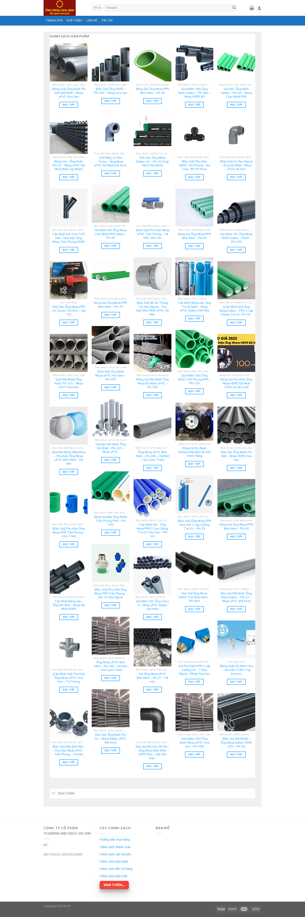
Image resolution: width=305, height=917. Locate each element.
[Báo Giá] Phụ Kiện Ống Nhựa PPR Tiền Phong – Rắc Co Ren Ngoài (110, 593)
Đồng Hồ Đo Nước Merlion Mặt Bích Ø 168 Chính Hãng (194, 452)
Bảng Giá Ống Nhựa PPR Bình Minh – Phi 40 (236, 526)
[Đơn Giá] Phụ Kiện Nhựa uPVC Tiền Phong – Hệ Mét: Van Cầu (152, 234)
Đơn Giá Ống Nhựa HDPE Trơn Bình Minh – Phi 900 (194, 597)
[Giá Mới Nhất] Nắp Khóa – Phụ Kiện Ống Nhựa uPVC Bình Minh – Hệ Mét (68, 458)
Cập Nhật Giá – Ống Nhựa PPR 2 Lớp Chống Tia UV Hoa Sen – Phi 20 (152, 530)
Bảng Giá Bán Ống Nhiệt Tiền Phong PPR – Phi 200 (110, 521)
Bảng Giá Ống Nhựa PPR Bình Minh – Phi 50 (152, 91)
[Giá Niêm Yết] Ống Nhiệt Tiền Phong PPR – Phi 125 (194, 379)
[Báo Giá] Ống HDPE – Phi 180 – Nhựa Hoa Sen (110, 91)
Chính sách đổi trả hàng (116, 869)
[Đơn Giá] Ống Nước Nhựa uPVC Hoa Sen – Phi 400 (110, 375)
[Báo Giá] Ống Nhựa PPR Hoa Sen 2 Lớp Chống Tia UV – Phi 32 (194, 525)
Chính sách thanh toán (115, 847)
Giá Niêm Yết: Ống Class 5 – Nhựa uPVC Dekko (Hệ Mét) (152, 605)
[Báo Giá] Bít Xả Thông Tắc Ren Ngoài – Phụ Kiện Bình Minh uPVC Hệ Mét (152, 308)
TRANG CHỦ (54, 20)
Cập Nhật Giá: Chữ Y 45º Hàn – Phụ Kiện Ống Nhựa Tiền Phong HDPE (68, 238)
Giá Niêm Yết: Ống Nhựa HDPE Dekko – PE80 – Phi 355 (236, 238)
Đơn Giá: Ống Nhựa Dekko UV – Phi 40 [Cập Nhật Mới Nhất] (152, 161)
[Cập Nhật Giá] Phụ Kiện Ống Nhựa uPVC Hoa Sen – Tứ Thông (68, 678)
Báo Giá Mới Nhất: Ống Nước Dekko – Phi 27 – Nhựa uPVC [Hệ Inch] (236, 597)
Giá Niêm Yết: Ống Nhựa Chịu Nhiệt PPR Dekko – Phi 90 (110, 234)
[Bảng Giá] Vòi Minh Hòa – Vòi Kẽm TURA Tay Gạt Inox (236, 670)
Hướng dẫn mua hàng (115, 839)
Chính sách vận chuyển (115, 854)
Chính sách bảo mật (113, 876)
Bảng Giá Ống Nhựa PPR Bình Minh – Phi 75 (110, 305)
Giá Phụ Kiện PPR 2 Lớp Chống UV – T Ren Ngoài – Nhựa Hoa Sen (194, 670)
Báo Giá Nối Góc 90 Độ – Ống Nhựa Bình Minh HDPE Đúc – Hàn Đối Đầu (152, 752)
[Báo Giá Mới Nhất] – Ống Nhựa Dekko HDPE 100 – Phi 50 (236, 742)
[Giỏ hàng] (251, 7)
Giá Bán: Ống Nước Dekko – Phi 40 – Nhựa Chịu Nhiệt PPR (236, 93)
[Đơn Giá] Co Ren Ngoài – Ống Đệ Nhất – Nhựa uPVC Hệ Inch (236, 165)
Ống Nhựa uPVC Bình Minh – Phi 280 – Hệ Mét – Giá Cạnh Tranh (152, 456)
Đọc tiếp (69, 104)
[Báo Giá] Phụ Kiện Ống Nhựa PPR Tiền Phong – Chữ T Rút (68, 532)
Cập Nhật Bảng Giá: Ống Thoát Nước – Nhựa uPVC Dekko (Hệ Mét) (194, 307)
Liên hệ (91, 20)
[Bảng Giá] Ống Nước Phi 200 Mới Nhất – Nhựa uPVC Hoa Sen (68, 93)
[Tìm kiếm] (234, 7)
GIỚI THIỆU (74, 20)
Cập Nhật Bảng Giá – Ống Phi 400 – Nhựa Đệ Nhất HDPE (69, 605)
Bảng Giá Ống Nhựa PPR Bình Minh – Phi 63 (194, 236)
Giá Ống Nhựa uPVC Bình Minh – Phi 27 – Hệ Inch (152, 678)
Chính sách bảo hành (114, 861)
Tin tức (107, 20)
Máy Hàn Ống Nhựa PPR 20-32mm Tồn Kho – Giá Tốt (68, 310)
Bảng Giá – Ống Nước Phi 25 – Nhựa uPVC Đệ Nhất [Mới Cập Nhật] (69, 165)
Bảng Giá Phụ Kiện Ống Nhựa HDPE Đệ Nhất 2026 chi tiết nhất (236, 383)
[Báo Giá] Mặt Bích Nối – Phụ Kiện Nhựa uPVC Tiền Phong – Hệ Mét (68, 750)
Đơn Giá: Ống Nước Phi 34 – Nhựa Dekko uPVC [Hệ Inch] (111, 738)
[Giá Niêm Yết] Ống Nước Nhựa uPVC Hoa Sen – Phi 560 (194, 742)
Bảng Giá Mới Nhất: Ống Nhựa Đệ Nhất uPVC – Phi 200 (152, 383)
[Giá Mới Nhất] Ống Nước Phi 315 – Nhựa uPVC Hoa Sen (69, 383)
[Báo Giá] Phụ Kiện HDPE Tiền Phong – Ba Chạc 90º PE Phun (194, 165)
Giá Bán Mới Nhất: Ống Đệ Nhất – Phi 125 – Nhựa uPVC (110, 448)
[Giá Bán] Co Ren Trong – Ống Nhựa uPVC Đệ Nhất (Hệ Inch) (110, 161)
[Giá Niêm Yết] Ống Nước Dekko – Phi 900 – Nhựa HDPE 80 (194, 93)
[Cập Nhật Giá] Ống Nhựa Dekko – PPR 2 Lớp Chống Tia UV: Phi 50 (236, 310)
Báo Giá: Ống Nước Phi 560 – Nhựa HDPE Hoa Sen (236, 456)
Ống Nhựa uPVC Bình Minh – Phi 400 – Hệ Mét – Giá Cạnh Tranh (110, 666)
